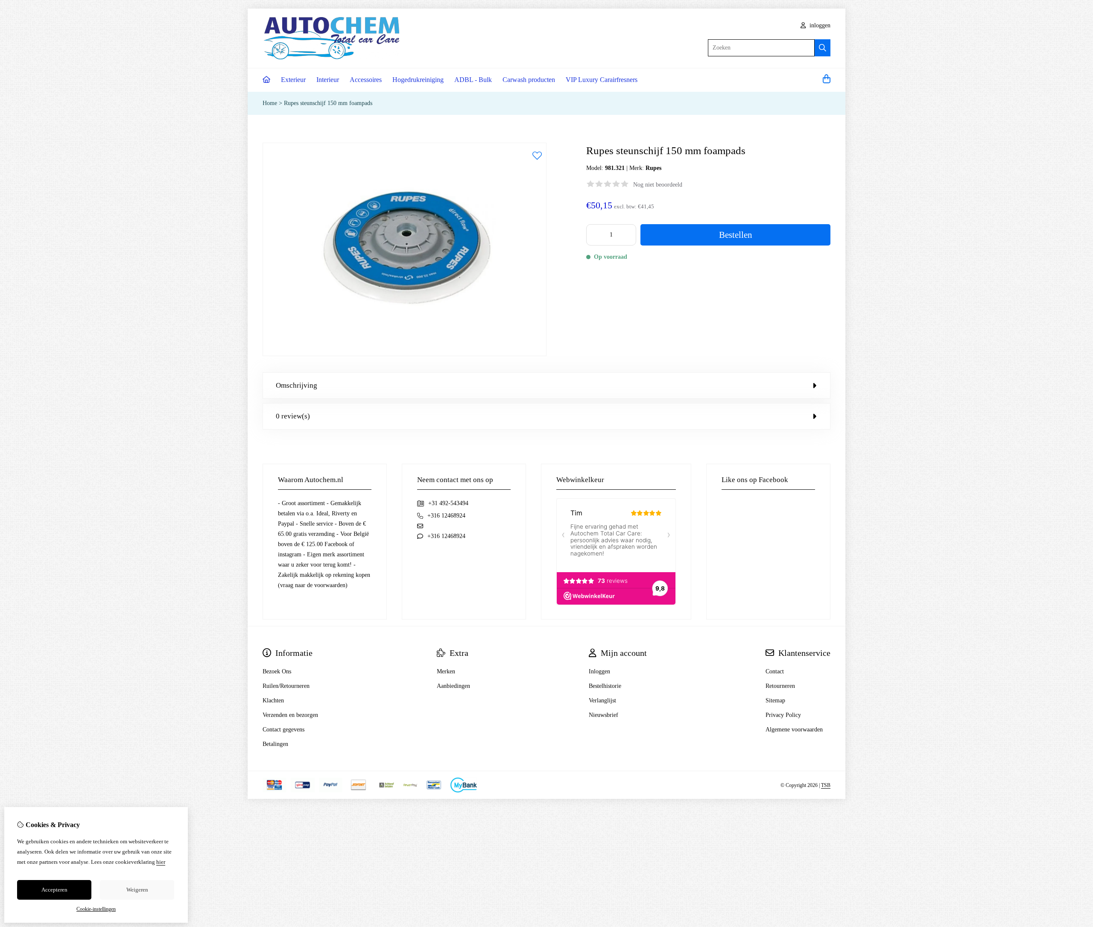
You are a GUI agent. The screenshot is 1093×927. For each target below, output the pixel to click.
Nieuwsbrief (603, 715)
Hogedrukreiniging (418, 79)
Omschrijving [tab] (296, 385)
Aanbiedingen (453, 686)
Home (270, 103)
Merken (446, 671)
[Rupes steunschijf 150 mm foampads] (404, 354)
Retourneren (780, 686)
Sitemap (775, 700)
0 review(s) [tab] (293, 416)
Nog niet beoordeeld (657, 184)
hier (160, 862)
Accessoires (366, 79)
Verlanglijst (602, 700)
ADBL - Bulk (473, 79)
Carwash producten (529, 79)
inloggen (819, 25)
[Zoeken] (822, 47)
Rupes (653, 168)
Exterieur (293, 79)
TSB (825, 785)
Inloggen (599, 671)
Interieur (327, 79)
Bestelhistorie (605, 686)
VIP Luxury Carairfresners (601, 79)
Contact (775, 671)
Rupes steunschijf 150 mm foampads (328, 103)
